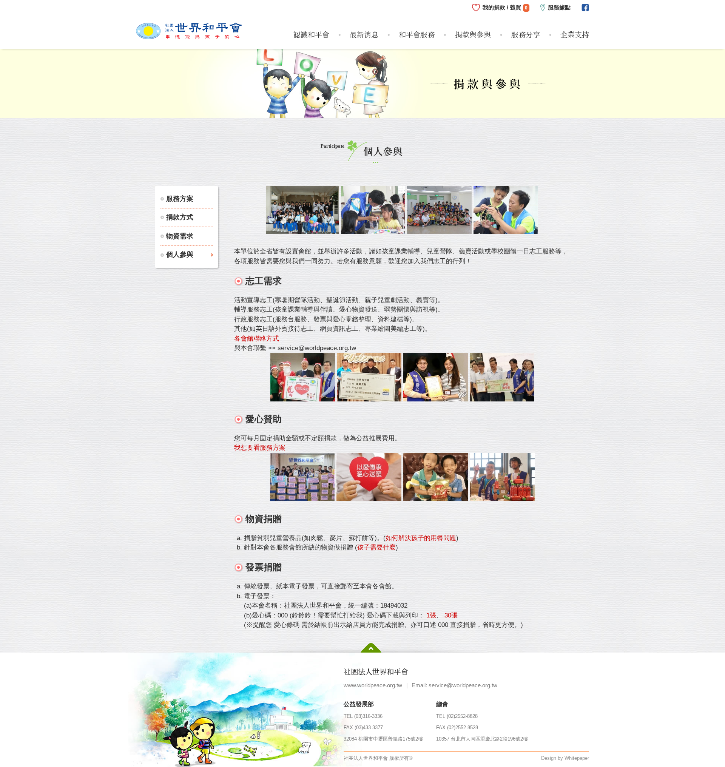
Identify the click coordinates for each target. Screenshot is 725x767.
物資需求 (179, 236)
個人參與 (179, 254)
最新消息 (364, 34)
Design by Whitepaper (565, 758)
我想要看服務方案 (259, 447)
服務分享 (525, 34)
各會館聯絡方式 (256, 338)
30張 (451, 615)
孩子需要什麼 (376, 547)
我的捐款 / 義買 (505, 7)
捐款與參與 (473, 34)
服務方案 (179, 198)
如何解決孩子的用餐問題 (421, 538)
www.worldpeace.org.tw (373, 685)
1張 (431, 615)
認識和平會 (311, 34)
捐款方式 (179, 217)
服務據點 (559, 7)
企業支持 (574, 34)
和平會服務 (417, 34)
